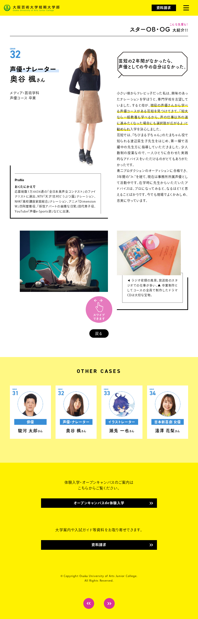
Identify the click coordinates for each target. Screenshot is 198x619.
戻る (99, 333)
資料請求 (163, 7)
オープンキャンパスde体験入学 (99, 503)
